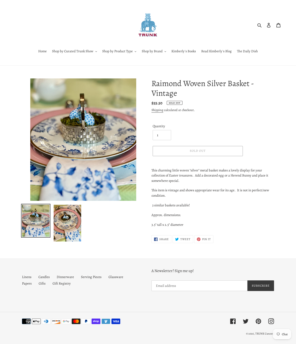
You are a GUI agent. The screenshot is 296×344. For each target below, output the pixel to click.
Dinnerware (65, 277)
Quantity (159, 126)
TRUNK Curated (264, 333)
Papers (27, 283)
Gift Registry (61, 283)
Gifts (42, 283)
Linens (26, 277)
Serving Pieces (91, 277)
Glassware (115, 277)
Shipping (157, 110)
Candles (44, 277)
